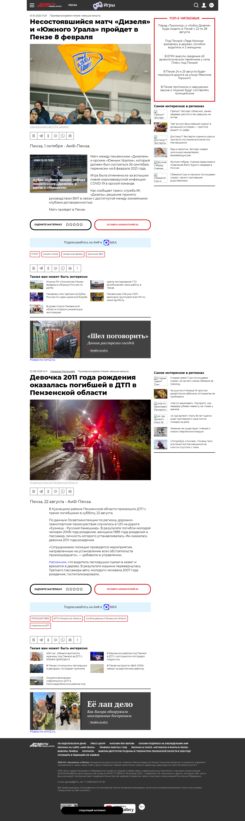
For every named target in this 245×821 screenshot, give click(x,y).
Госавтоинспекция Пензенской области (54, 482)
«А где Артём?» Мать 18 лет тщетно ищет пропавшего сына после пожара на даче (191, 418)
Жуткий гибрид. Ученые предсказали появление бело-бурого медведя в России (192, 164)
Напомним (57, 562)
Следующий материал (92, 810)
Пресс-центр (98, 743)
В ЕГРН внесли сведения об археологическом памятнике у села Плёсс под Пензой (184, 59)
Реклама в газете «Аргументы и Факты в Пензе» (160, 747)
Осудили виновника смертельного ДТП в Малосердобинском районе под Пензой (57, 682)
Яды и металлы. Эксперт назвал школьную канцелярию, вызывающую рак (189, 152)
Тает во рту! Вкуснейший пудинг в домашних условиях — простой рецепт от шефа (190, 126)
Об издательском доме (72, 743)
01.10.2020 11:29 (38, 15)
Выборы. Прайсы (68, 751)
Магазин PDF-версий (122, 743)
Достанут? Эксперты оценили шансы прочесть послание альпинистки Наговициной (192, 139)
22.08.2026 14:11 (38, 371)
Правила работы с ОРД (113, 747)
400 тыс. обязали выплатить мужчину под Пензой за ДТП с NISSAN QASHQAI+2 (64, 656)
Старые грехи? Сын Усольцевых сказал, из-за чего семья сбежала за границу (191, 380)
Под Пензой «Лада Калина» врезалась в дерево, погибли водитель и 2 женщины (184, 44)
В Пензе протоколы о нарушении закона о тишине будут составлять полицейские (184, 90)
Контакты (88, 751)
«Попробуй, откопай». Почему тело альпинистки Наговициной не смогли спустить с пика (191, 444)
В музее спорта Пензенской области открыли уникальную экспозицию (64, 309)
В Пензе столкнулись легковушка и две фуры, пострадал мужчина (66, 667)
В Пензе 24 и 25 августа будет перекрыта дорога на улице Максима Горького (184, 75)
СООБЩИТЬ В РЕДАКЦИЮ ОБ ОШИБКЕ (78, 755)
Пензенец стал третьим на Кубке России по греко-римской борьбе (66, 295)
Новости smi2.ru (42, 360)
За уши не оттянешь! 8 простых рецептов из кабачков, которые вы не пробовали (192, 393)
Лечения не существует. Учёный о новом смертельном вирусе (190, 430)
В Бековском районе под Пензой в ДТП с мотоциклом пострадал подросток (126, 656)
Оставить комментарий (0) (122, 224)
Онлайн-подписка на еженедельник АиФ (163, 743)
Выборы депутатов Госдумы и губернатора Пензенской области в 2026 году (144, 751)
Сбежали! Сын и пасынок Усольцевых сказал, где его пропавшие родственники (192, 177)
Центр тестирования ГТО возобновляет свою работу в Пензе (124, 284)
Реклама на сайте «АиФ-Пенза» (76, 747)
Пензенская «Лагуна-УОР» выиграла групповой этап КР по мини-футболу (126, 297)
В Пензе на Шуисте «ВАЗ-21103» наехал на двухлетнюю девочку (125, 667)
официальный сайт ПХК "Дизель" (49, 126)
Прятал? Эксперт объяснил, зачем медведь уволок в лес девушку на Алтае (190, 114)
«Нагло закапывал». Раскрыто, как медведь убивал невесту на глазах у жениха (191, 406)
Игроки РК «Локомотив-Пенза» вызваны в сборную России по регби (65, 284)
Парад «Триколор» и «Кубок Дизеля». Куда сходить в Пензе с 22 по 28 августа (184, 29)
